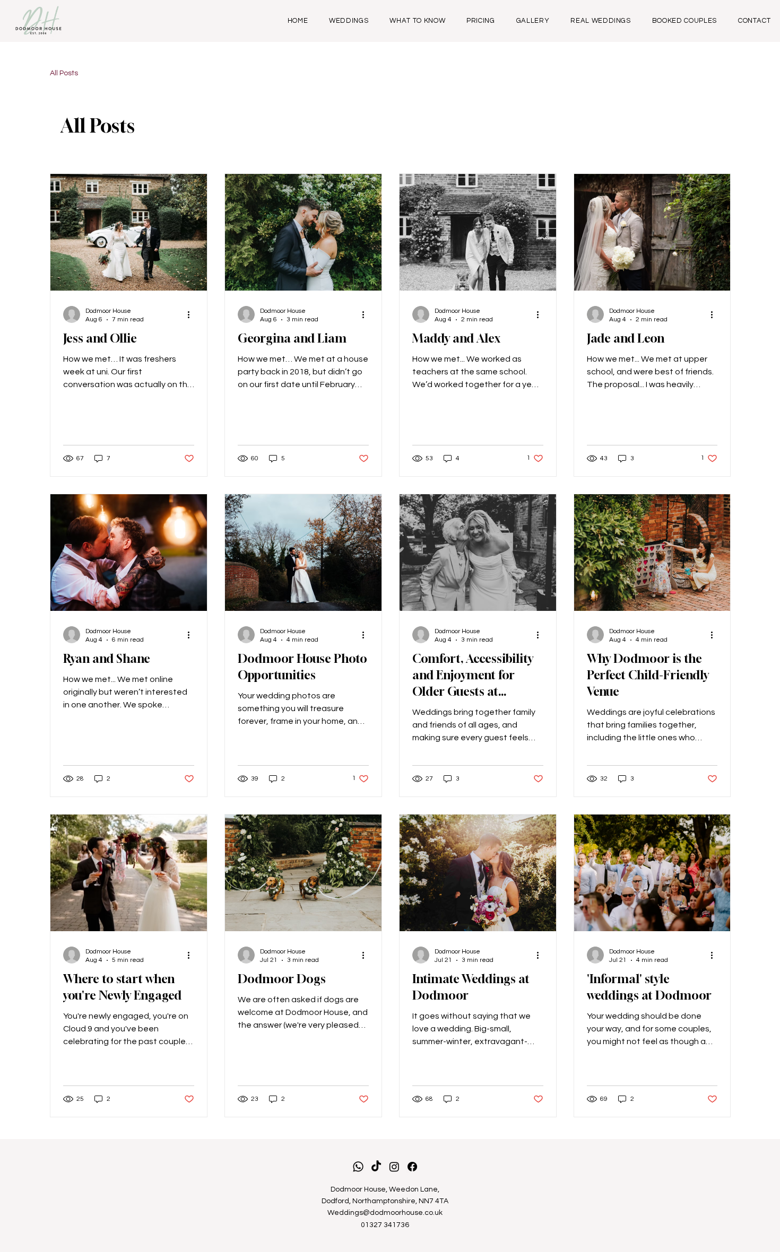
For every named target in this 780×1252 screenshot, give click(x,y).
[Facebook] (412, 1166)
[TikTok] (376, 1166)
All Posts (64, 73)
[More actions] (192, 314)
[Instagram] (394, 1166)
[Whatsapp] (358, 1166)
